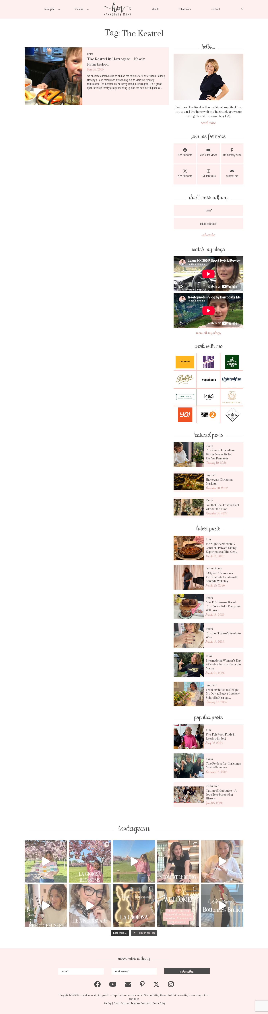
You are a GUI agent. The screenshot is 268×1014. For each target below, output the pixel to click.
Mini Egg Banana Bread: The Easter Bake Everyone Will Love (223, 606)
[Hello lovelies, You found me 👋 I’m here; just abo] (178, 905)
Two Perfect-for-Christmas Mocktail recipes (223, 765)
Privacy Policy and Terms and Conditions (132, 1003)
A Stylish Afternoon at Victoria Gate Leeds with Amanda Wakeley (222, 577)
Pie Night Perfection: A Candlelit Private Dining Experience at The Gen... (221, 548)
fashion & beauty (214, 568)
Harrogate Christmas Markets (219, 482)
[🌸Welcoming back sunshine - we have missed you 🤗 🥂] (134, 861)
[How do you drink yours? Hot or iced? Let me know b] (46, 861)
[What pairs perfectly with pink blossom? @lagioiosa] (90, 861)
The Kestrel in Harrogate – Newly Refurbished (116, 61)
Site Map (107, 1003)
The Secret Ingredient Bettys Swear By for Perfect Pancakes (220, 454)
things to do (211, 475)
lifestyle (209, 445)
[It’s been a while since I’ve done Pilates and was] (178, 861)
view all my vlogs (208, 332)
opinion (209, 655)
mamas (209, 758)
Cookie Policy (159, 1003)
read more (208, 122)
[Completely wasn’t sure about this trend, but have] (90, 905)
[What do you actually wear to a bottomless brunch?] (222, 905)
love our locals (212, 785)
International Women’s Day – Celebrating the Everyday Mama (223, 665)
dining (90, 53)
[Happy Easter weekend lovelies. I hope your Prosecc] (134, 905)
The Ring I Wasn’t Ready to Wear (223, 635)
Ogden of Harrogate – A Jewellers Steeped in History (221, 795)
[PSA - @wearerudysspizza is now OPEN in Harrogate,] (222, 861)
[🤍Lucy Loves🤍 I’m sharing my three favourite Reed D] (46, 905)
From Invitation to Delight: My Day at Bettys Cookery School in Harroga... (223, 694)
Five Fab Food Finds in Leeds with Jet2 (220, 736)
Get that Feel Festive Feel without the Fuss (222, 507)
